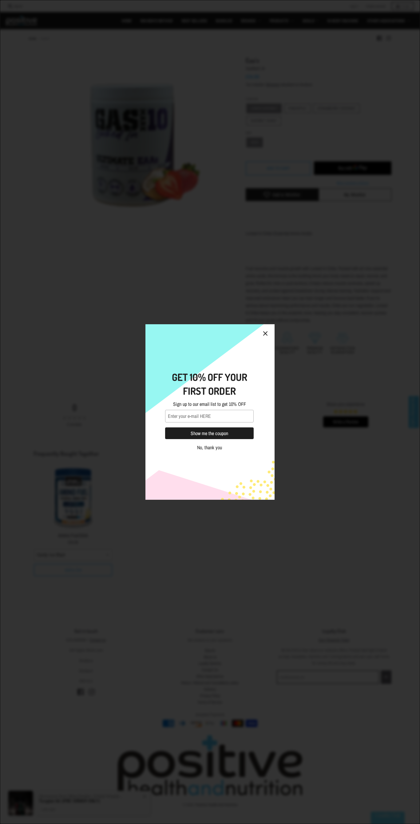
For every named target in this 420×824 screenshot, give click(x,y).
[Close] (265, 333)
